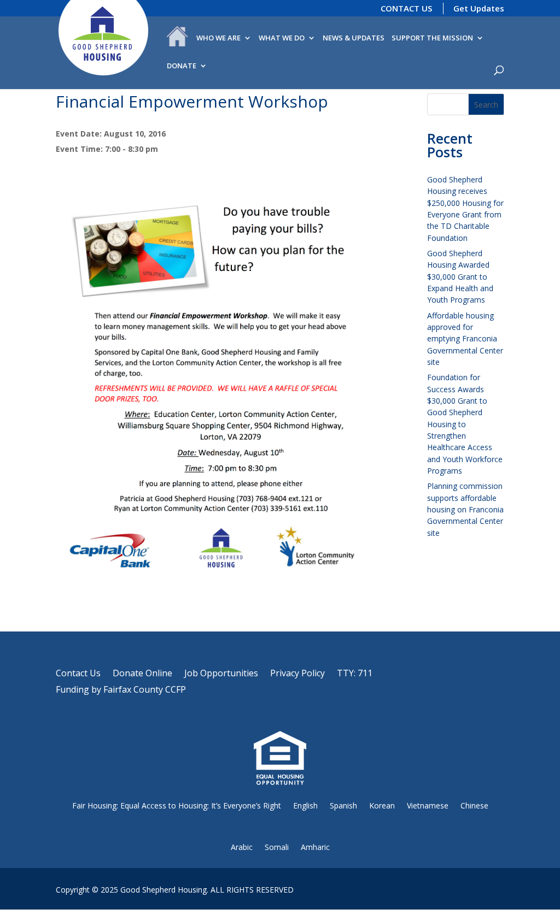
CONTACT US (406, 8)
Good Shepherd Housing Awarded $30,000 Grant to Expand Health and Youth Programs (460, 276)
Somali (277, 847)
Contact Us (78, 674)
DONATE (181, 66)
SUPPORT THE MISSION (432, 38)
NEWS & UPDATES (353, 38)
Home (177, 38)
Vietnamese (427, 805)
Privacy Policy (297, 674)
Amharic (315, 847)
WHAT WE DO (282, 38)
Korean (382, 805)
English (305, 805)
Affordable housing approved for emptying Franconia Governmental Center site (465, 338)
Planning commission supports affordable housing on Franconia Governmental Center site (465, 509)
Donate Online (142, 674)
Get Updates (478, 8)
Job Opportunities (221, 674)
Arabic (242, 847)
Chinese (474, 805)
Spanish (343, 805)
